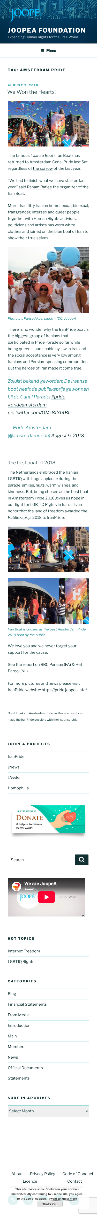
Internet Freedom (24, 951)
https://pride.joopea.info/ (64, 690)
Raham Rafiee (39, 187)
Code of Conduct (77, 1174)
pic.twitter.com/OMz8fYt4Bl (38, 412)
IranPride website (24, 690)
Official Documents (25, 1068)
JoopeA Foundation (47, 30)
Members (17, 1046)
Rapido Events (69, 713)
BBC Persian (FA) (56, 664)
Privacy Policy (42, 1174)
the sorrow (43, 168)
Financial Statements (27, 1004)
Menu (51, 50)
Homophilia (18, 788)
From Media (18, 1015)
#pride (58, 396)
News (13, 1057)
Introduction (19, 1025)
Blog (12, 993)
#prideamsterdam (27, 404)
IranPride (16, 756)
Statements (19, 1078)
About (17, 1174)
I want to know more (63, 1198)
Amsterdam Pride (41, 713)
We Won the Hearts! (31, 92)
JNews (14, 767)
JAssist (14, 777)
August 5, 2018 (67, 435)
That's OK (49, 1204)
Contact (74, 1181)
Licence (30, 1181)
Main (12, 1036)
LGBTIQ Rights (21, 961)
